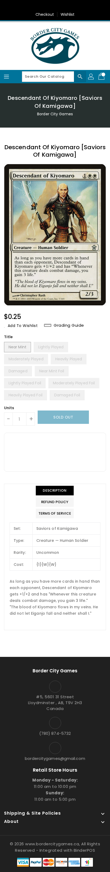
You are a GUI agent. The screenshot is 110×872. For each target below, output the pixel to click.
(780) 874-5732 (55, 733)
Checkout (45, 14)
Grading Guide (69, 325)
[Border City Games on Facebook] (40, 6)
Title (8, 337)
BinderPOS (84, 850)
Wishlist (68, 14)
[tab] (55, 490)
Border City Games (55, 114)
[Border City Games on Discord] (70, 6)
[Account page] (91, 76)
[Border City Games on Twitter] (50, 6)
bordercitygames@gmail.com (55, 758)
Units (9, 408)
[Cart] (102, 76)
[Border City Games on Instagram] (60, 6)
